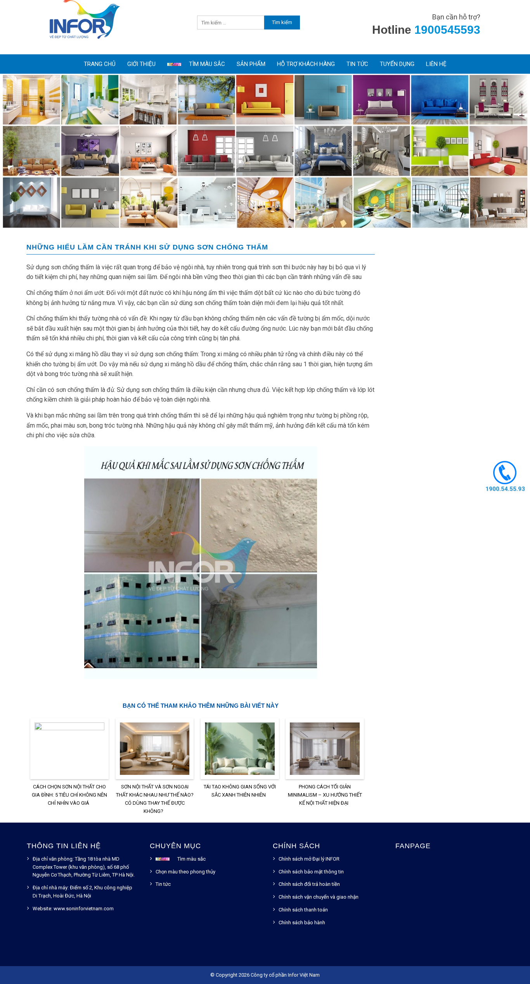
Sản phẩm (251, 64)
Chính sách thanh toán (303, 910)
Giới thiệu (141, 64)
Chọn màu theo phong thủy (185, 872)
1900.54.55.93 (504, 488)
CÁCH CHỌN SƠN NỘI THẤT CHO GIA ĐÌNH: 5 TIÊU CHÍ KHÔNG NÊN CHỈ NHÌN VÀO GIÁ (69, 795)
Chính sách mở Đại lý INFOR (309, 859)
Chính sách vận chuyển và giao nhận (319, 897)
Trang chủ (100, 64)
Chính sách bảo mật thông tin (311, 872)
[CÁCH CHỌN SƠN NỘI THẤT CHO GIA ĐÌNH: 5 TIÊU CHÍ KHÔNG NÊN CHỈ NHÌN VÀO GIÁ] (69, 750)
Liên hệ (436, 64)
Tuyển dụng (397, 64)
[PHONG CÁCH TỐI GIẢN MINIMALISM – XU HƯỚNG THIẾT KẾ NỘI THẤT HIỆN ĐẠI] (325, 750)
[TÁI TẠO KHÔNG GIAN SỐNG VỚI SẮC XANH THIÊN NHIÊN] (240, 750)
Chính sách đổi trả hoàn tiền (309, 884)
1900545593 (447, 29)
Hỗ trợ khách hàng (306, 64)
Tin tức (357, 64)
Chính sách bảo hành (302, 922)
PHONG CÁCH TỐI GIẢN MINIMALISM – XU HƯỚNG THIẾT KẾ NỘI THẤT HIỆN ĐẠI (325, 795)
